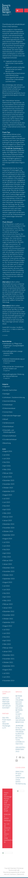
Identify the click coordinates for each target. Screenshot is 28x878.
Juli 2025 (6, 499)
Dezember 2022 (8, 611)
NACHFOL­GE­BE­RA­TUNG (20, 721)
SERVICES (5, 700)
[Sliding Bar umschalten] (21, 10)
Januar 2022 (7, 651)
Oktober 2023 (8, 575)
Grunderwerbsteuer (10, 439)
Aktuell (5, 419)
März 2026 (7, 469)
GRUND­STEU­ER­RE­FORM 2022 (21, 749)
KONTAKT (6, 708)
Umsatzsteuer (8, 405)
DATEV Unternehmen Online (20, 778)
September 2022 (9, 622)
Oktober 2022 (8, 619)
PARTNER (5, 702)
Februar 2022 (8, 648)
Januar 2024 (7, 564)
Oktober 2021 (8, 662)
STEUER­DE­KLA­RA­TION (20, 733)
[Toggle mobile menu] (17, 10)
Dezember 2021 (8, 655)
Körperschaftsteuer (9, 436)
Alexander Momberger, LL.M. (6, 726)
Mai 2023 (6, 593)
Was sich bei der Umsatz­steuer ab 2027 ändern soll (13, 368)
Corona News (7, 412)
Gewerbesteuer (8, 426)
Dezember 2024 (8, 524)
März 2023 (7, 600)
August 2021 (7, 670)
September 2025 (9, 491)
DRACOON (19, 772)
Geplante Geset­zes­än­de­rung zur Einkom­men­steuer (14, 360)
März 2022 (7, 644)
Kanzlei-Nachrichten (10, 390)
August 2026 (7, 451)
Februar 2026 (8, 473)
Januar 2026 (7, 477)
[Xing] (17, 761)
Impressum (13, 874)
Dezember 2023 (8, 568)
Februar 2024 (8, 560)
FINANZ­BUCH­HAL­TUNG (19, 738)
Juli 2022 (6, 630)
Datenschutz (20, 874)
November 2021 (8, 659)
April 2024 (7, 553)
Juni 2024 (6, 546)
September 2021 (9, 666)
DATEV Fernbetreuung (21, 783)
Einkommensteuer (9, 408)
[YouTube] (20, 757)
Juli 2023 (6, 586)
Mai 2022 (6, 637)
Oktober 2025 (8, 488)
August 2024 (7, 539)
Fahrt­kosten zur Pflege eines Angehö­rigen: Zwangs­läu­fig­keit (13, 345)
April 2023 (7, 597)
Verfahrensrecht (8, 423)
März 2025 (7, 513)
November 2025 (8, 484)
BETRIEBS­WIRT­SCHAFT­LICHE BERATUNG (20, 714)
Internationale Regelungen (12, 416)
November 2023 (8, 571)
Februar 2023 (8, 604)
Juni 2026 (6, 458)
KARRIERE (6, 704)
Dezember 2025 (8, 480)
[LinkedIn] (23, 757)
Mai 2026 (6, 462)
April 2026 (7, 466)
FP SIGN (18, 774)
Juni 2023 (6, 589)
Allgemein (6, 386)
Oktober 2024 (8, 531)
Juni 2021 (6, 677)
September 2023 (9, 579)
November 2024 (8, 528)
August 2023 (7, 582)
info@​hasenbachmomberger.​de (11, 840)
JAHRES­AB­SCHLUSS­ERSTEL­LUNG (20, 728)
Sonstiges (6, 394)
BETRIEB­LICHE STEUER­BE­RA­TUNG (20, 699)
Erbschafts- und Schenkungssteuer (9, 431)
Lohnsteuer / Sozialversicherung (14, 397)
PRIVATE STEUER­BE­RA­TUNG (20, 706)
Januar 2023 (7, 608)
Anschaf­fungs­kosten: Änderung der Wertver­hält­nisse (13, 375)
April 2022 (7, 640)
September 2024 (9, 535)
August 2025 (7, 495)
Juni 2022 (6, 633)
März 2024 (7, 557)
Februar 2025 (8, 517)
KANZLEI (5, 698)
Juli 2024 (6, 542)
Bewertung (7, 443)
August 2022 (7, 626)
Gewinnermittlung (9, 401)
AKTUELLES (6, 706)
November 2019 (8, 680)
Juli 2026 (6, 455)
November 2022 (8, 615)
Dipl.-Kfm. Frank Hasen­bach (6, 720)
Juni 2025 (6, 502)
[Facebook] (17, 757)
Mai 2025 (6, 506)
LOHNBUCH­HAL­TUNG (20, 743)
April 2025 (7, 509)
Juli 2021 (6, 673)
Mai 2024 (6, 549)
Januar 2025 (7, 520)
